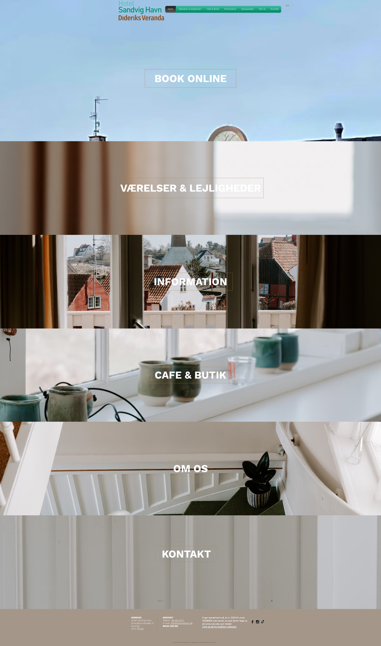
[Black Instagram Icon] (257, 622)
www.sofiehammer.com (208, 642)
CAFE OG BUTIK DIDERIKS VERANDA (219, 627)
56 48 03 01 (178, 620)
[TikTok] (262, 622)
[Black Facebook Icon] (252, 622)
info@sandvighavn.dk (182, 623)
